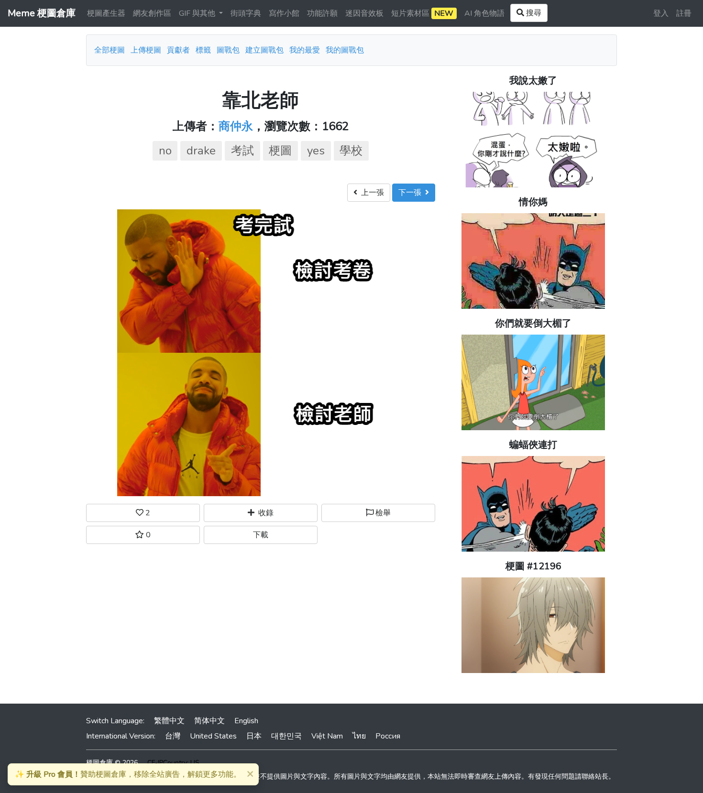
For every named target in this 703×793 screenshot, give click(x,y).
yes (316, 150)
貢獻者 (178, 50)
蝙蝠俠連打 (533, 444)
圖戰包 (228, 50)
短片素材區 (422, 13)
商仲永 (236, 126)
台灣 (172, 736)
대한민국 (286, 736)
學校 (351, 150)
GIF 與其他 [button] (198, 13)
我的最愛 (304, 50)
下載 (260, 535)
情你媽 (533, 202)
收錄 (264, 513)
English (246, 721)
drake (201, 150)
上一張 (370, 192)
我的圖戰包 (345, 50)
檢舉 (382, 513)
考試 (242, 150)
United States (213, 736)
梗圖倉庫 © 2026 (112, 762)
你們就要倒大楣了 (533, 323)
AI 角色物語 (484, 13)
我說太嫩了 (533, 80)
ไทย (359, 736)
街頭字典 (246, 13)
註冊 (684, 13)
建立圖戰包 (264, 50)
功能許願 (322, 13)
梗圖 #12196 (533, 566)
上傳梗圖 (146, 50)
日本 (254, 736)
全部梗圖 (109, 50)
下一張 (411, 192)
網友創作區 (152, 13)
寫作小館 (284, 13)
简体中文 (209, 721)
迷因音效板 (364, 13)
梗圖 (280, 150)
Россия (387, 736)
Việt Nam (327, 736)
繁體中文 (169, 721)
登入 (661, 13)
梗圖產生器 (106, 13)
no (165, 150)
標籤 (203, 50)
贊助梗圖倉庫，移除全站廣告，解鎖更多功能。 (128, 774)
